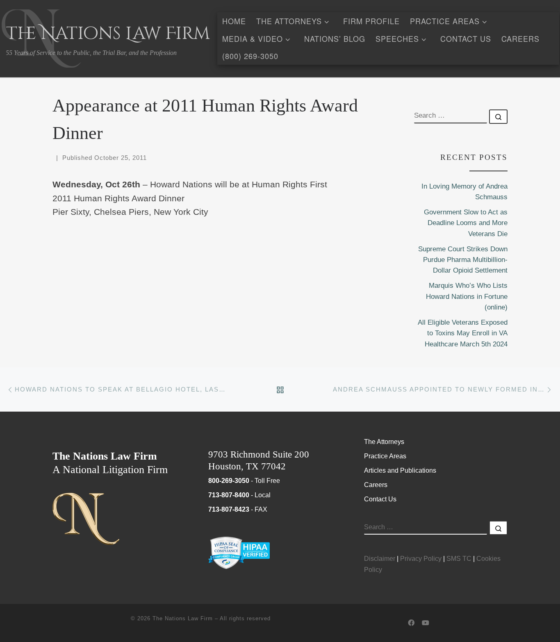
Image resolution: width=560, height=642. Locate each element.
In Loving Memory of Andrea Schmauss (464, 191)
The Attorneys (384, 441)
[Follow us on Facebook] (411, 623)
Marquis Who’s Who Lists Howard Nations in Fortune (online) (467, 296)
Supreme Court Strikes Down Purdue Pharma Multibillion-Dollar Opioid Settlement (463, 260)
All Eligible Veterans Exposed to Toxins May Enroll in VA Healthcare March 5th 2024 (463, 333)
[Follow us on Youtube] (425, 623)
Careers (375, 484)
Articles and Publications (400, 470)
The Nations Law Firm (183, 618)
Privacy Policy (421, 558)
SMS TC (458, 558)
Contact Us (380, 499)
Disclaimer (379, 558)
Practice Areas (385, 456)
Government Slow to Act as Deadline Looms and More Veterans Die (466, 223)
